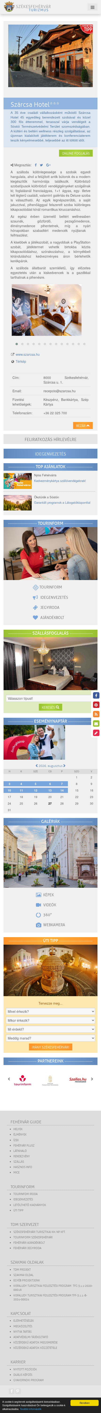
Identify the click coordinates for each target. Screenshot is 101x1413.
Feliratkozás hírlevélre (51, 439)
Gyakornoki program (28, 1380)
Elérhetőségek (23, 1321)
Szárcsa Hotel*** (35, 104)
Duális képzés (22, 1375)
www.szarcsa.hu (28, 354)
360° (47, 915)
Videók (49, 905)
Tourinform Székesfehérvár (33, 1237)
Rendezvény (21, 1156)
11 (21, 790)
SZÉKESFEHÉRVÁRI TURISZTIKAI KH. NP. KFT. (39, 1232)
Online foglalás (76, 153)
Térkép (21, 361)
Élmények (20, 1134)
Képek (48, 895)
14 (62, 790)
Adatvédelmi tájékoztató (30, 1337)
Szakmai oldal (23, 1275)
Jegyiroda (49, 607)
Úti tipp (18, 1210)
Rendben (85, 1403)
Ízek (16, 1140)
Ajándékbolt (51, 617)
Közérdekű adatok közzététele (35, 1348)
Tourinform (50, 587)
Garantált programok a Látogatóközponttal (62, 502)
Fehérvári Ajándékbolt (29, 1243)
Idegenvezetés (50, 454)
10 (9, 790)
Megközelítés (22, 1326)
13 (50, 790)
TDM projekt (22, 1270)
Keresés (49, 708)
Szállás (18, 1162)
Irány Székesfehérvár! (50, 1047)
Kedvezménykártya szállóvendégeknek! (60, 480)
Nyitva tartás (22, 1332)
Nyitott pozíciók (25, 1369)
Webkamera (53, 925)
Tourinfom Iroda (25, 1194)
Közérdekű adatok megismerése (35, 1342)
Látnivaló (20, 1151)
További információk (30, 1409)
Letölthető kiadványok (29, 1205)
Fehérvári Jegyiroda (27, 1248)
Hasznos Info (22, 1167)
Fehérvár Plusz (24, 1145)
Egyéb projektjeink (26, 1280)
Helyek (18, 1129)
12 (35, 790)
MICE (16, 1172)
